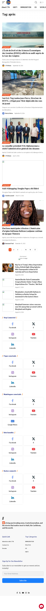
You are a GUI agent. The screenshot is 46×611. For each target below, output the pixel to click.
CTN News (8, 65)
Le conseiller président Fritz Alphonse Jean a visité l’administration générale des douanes (20, 147)
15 (30, 249)
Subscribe (23, 580)
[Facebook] (12, 325)
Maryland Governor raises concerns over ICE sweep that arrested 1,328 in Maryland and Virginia (28, 306)
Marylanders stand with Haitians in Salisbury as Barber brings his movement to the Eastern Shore (28, 294)
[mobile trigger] (4, 2)
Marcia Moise (9, 113)
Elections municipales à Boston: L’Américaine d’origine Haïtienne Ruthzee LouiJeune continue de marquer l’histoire (22, 231)
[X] (33, 325)
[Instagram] (12, 336)
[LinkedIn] (12, 346)
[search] (36, 2)
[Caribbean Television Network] (8, 2)
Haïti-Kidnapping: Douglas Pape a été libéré (20, 188)
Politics (6, 47)
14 (26, 249)
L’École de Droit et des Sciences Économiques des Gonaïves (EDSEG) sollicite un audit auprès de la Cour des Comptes (23, 53)
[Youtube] (33, 336)
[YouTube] (22, 592)
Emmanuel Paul (9, 243)
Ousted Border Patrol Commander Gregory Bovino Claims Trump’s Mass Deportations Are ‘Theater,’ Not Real (28, 282)
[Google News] (12, 423)
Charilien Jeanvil (9, 196)
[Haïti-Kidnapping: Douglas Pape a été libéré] (23, 173)
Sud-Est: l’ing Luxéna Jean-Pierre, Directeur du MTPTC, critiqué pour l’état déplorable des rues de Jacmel (22, 101)
